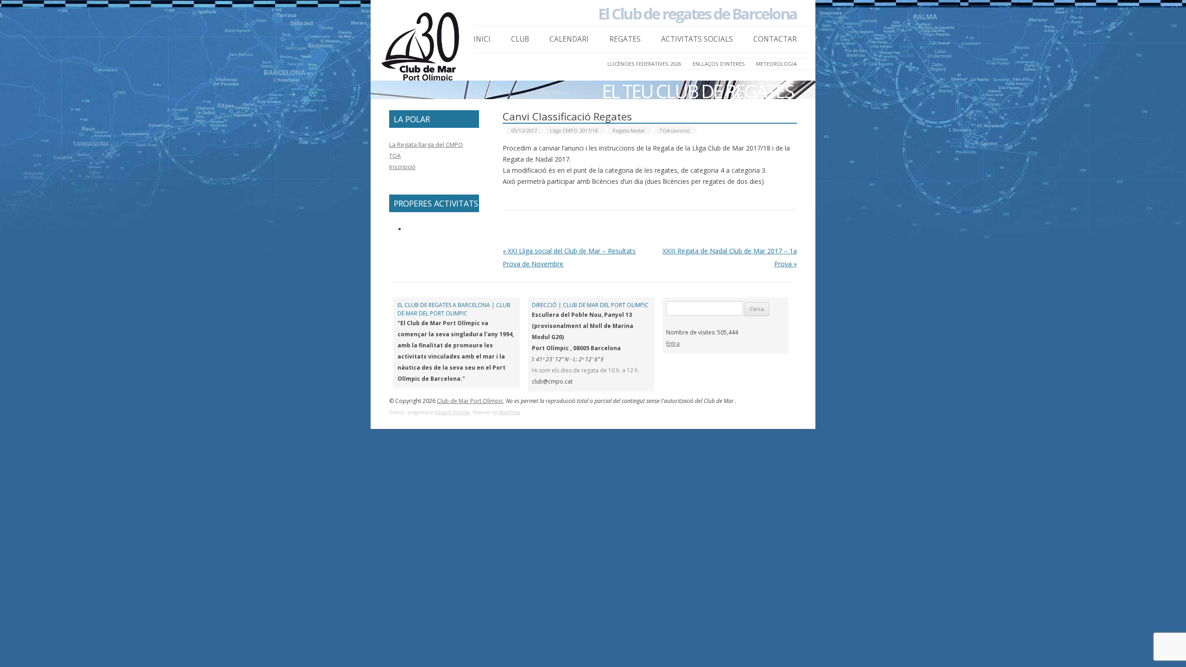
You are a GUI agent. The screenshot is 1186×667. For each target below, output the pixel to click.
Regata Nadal (628, 130)
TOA (395, 155)
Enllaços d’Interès (719, 63)
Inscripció (402, 167)
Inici (482, 39)
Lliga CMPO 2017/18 (574, 130)
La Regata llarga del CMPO (426, 144)
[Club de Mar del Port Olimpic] (421, 49)
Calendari (569, 39)
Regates (625, 39)
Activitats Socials (697, 39)
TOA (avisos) (674, 130)
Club (520, 39)
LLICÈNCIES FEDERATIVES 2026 (644, 63)
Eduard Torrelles (452, 412)
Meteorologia (776, 63)
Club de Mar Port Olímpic (470, 401)
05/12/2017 (524, 130)
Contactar (775, 39)
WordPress (509, 412)
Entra (673, 343)
